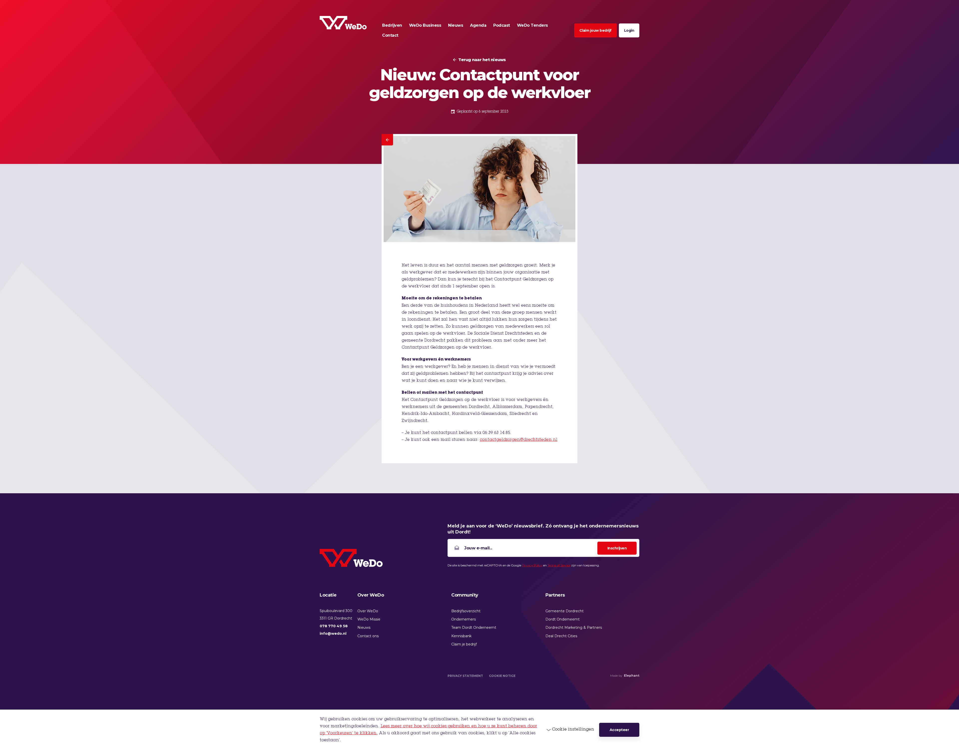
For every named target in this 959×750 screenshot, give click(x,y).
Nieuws (363, 627)
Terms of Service (558, 565)
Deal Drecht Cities (561, 636)
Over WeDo (367, 611)
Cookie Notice (502, 676)
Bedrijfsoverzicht (465, 611)
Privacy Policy (532, 565)
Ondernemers (463, 619)
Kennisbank (461, 636)
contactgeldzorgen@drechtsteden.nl (518, 440)
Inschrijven (617, 548)
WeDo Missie (368, 619)
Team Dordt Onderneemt (473, 627)
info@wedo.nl (333, 633)
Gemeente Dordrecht (564, 611)
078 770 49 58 (334, 626)
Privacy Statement (465, 676)
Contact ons (368, 636)
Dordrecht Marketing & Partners (573, 627)
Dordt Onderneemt (562, 619)
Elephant (631, 675)
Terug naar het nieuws (482, 60)
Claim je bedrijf (464, 644)
